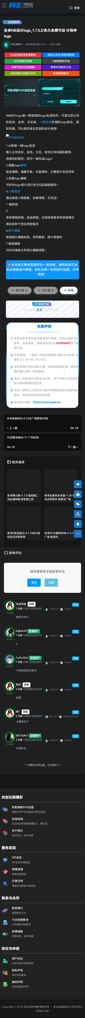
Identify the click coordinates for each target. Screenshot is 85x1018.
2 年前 (19, 689)
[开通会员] (78, 494)
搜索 (76, 8)
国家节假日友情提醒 (23, 67)
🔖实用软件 (12, 22)
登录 (39, 310)
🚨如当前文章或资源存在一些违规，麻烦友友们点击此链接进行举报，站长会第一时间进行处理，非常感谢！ (42, 269)
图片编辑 (14, 230)
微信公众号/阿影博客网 (61, 54)
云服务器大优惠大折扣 (23, 73)
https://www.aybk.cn (46, 402)
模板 (23, 165)
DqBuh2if (21, 630)
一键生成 (45, 122)
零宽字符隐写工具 (61, 67)
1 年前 (19, 608)
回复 (75, 604)
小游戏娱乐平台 (61, 61)
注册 (51, 582)
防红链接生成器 (23, 61)
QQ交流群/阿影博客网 (23, 54)
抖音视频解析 (61, 73)
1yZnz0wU (22, 657)
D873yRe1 (22, 735)
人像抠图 (14, 191)
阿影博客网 (16, 44)
